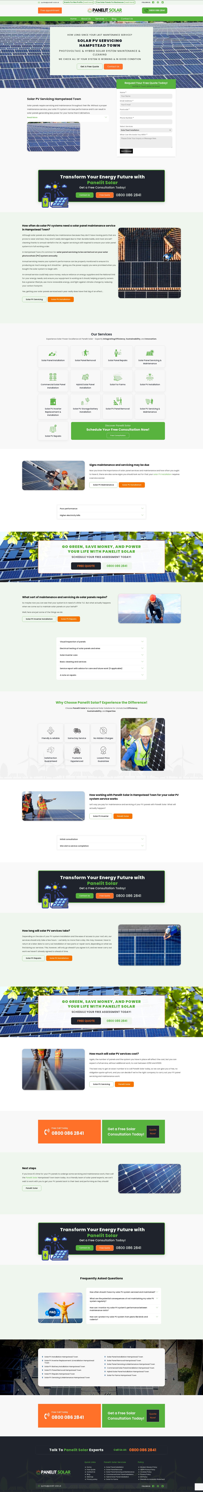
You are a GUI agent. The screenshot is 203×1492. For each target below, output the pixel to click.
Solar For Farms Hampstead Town (121, 1375)
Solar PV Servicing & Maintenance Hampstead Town (67, 1377)
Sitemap (90, 1477)
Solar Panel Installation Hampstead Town (125, 1357)
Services (99, 18)
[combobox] (146, 130)
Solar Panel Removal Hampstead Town (124, 1360)
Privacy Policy (145, 1474)
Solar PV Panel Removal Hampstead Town (63, 1370)
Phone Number (127, 118)
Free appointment (50, 10)
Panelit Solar (123, 816)
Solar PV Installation (60, 299)
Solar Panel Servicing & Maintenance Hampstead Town (131, 1364)
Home (73, 18)
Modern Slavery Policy (148, 1467)
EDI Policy (143, 1477)
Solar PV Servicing (34, 299)
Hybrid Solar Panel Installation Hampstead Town (128, 1371)
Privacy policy (92, 1479)
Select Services (126, 126)
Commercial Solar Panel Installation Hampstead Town (130, 1368)
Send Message (126, 151)
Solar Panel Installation (115, 1467)
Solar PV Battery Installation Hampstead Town (65, 1366)
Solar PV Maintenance (103, 485)
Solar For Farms (112, 1479)
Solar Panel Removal (114, 1469)
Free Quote (105, 195)
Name (123, 92)
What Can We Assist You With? (133, 134)
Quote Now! (152, 1131)
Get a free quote (89, 66)
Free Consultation (118, 435)
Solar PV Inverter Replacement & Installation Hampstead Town (69, 1361)
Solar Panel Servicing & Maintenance (120, 1472)
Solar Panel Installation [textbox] (130, 130)
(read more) (88, 2)
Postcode (124, 109)
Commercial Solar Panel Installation (120, 1474)
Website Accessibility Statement (152, 1479)
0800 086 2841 (157, 10)
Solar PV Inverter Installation (39, 619)
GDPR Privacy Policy (147, 1469)
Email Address (126, 101)
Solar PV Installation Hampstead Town (61, 1357)
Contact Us (127, 18)
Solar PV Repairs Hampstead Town (60, 1374)
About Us (86, 18)
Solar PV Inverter (101, 816)
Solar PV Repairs (68, 619)
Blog (114, 18)
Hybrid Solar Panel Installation (117, 1477)
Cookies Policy (145, 1472)
